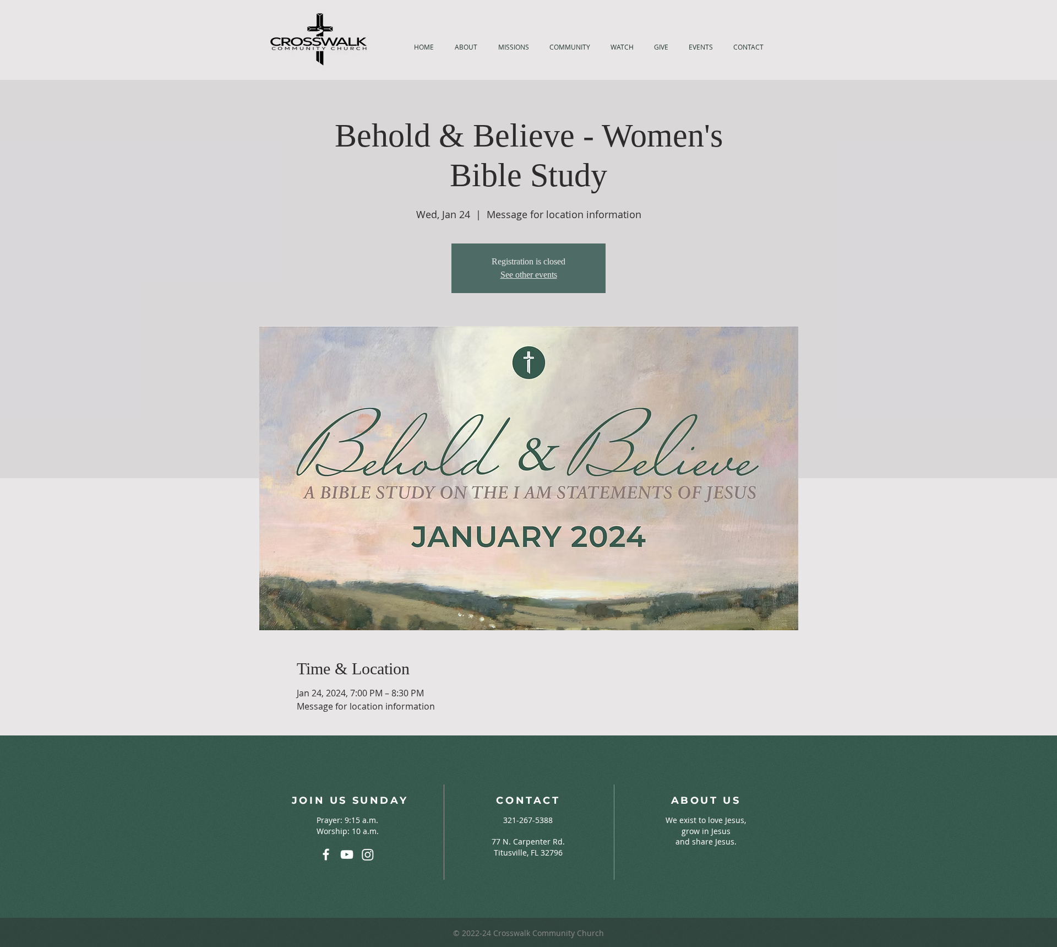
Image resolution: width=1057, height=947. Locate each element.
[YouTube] (347, 854)
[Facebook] (326, 854)
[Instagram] (367, 854)
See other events (528, 274)
